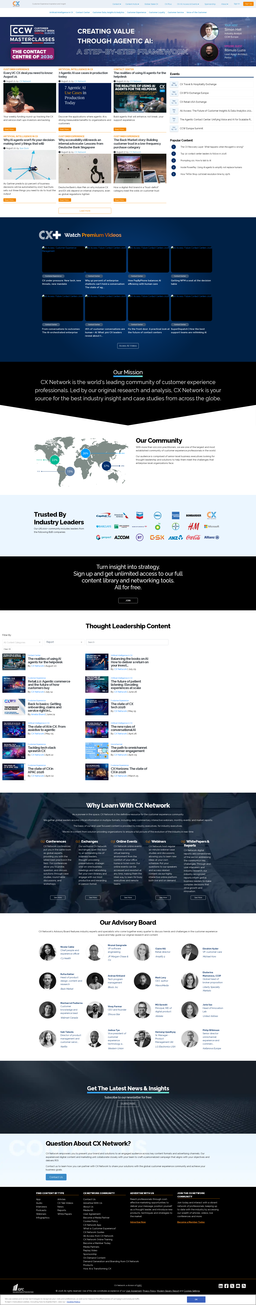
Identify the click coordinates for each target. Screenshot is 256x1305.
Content (116, 4)
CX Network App (92, 1225)
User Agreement (92, 1214)
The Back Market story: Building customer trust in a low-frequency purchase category (137, 143)
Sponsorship (210, 4)
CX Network (25, 81)
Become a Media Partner (96, 1217)
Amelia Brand (38, 714)
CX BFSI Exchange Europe (194, 93)
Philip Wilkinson (211, 1030)
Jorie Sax (207, 1005)
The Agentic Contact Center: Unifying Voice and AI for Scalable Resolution (217, 119)
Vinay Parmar (115, 1006)
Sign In (237, 4)
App (38, 1199)
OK (196, 1299)
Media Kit (88, 1210)
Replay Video (90, 1250)
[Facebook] (227, 1287)
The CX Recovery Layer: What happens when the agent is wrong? (212, 147)
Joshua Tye (114, 1030)
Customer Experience (136, 12)
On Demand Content (94, 1258)
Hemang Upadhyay (165, 1032)
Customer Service (176, 12)
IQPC (139, 1285)
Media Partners (91, 1247)
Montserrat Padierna (71, 1003)
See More (58, 897)
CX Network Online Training (97, 1239)
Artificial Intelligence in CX (61, 12)
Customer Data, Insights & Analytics (108, 12)
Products (88, 1265)
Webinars (41, 1214)
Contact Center (83, 12)
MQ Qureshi (161, 1005)
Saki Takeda (66, 1032)
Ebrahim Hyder (211, 949)
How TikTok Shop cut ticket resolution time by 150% (205, 174)
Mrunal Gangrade (117, 945)
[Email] (238, 1287)
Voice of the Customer (197, 12)
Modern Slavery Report (168, 1291)
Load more (85, 211)
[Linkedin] (221, 1287)
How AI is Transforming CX (97, 1268)
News (60, 1206)
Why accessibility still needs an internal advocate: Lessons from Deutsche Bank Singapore (81, 143)
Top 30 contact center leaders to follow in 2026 (204, 154)
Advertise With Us (92, 1203)
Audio (39, 1203)
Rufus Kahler (67, 974)
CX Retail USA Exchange (193, 101)
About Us (88, 1206)
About (224, 4)
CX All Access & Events (187, 4)
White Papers (64, 1214)
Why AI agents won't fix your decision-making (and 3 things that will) (29, 141)
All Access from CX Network (98, 1236)
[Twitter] (232, 1287)
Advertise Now (138, 1222)
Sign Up (248, 4)
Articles (61, 1199)
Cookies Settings (192, 1291)
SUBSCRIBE (128, 1103)
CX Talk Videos (65, 1203)
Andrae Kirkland (116, 976)
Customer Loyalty (157, 12)
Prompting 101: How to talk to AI (196, 160)
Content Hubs (131, 4)
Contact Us (56, 1177)
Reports (61, 1210)
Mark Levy (160, 977)
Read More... (10, 129)
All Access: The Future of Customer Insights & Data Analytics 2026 (216, 110)
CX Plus (168, 4)
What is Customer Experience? (99, 1228)
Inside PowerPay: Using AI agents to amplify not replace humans (211, 167)
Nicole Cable (67, 947)
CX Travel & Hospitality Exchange (198, 84)
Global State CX (151, 4)
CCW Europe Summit (191, 128)
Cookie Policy (90, 1221)
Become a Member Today (97, 1243)
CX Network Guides (93, 1232)
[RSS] (244, 1287)
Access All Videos (128, 346)
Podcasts (41, 1210)
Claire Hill (160, 949)
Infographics (42, 1217)
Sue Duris (24, 148)
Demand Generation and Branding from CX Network (111, 1261)
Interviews (41, 1206)
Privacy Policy (149, 1291)
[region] (128, 1299)
